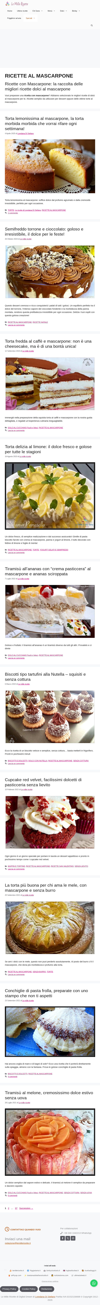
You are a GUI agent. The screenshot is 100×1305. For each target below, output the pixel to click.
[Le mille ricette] (17, 3)
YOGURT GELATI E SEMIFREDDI (54, 550)
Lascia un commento (16, 325)
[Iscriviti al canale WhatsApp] (94, 1283)
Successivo (26, 1208)
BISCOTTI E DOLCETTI (17, 761)
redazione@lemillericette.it (18, 1243)
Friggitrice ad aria (14, 18)
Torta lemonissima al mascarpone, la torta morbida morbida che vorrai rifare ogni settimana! (44, 123)
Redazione (46, 1289)
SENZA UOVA (86, 1193)
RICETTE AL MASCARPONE (54, 210)
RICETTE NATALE (40, 322)
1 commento (13, 213)
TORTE (11, 210)
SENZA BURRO (39, 972)
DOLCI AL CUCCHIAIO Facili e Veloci (23, 428)
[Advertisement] (50, 49)
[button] (91, 25)
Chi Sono (36, 11)
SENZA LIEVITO (81, 866)
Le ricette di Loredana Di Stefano (28, 210)
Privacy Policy (9, 1289)
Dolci (62, 11)
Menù (50, 11)
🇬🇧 (71, 1270)
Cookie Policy (28, 1289)
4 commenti (12, 1076)
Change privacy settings (50, 1281)
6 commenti (12, 1195)
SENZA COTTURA (81, 761)
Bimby (74, 11)
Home (9, 11)
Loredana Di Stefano (45, 1297)
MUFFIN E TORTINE (16, 866)
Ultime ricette (22, 11)
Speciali (29, 18)
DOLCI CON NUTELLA (37, 761)
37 (16, 1208)
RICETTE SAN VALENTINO (62, 866)
